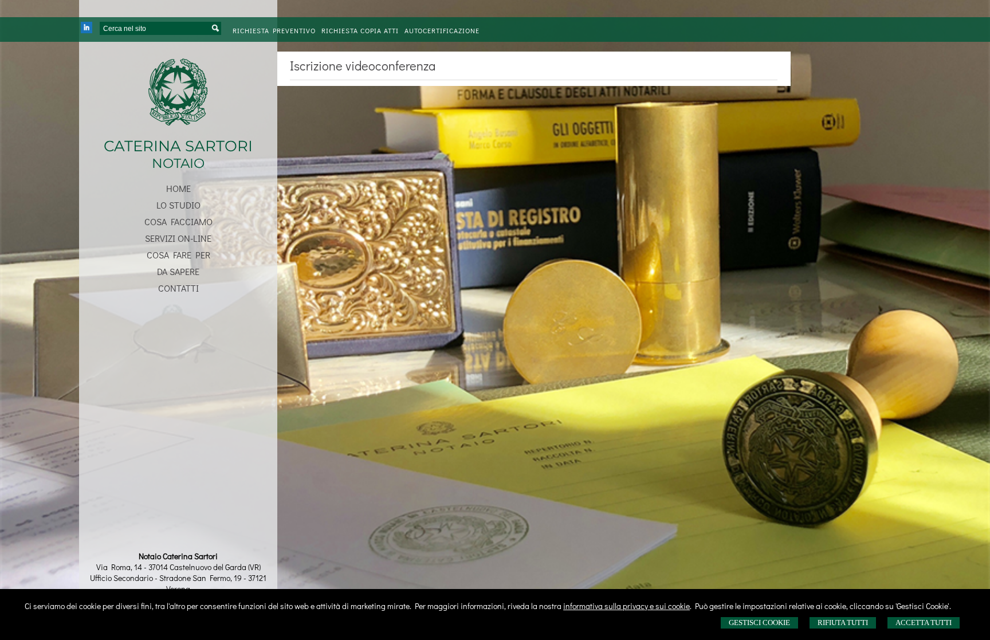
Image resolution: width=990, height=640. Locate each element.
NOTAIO (178, 163)
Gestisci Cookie (759, 622)
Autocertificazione (442, 30)
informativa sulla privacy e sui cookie (626, 605)
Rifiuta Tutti (843, 622)
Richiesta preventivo (274, 30)
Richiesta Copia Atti (360, 30)
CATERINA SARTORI (178, 146)
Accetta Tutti (923, 622)
